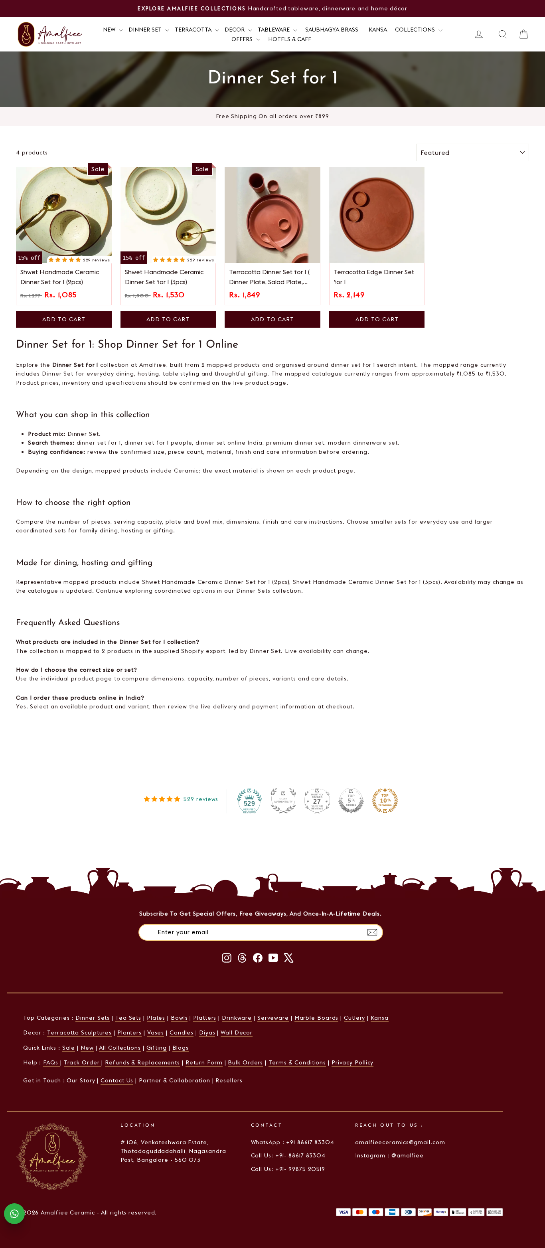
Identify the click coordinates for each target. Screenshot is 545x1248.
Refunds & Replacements (142, 1062)
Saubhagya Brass (331, 29)
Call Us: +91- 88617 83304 (288, 1155)
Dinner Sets (253, 590)
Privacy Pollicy (353, 1062)
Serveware (273, 1017)
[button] (66, 259)
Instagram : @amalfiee (389, 1155)
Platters (204, 1017)
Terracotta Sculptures (79, 1032)
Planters (129, 1032)
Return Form (204, 1062)
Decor (235, 29)
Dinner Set (145, 29)
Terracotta (194, 29)
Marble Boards (316, 1017)
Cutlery (354, 1017)
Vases (155, 1032)
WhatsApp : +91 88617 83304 (292, 1142)
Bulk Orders (245, 1062)
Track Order (83, 1062)
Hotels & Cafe (289, 39)
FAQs (51, 1062)
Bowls (179, 1017)
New (87, 1047)
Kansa (378, 29)
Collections (415, 29)
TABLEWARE (274, 29)
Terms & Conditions (297, 1062)
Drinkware (237, 1017)
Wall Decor (237, 1032)
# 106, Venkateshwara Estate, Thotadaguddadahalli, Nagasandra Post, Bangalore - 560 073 (173, 1151)
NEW (110, 29)
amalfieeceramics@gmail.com (400, 1142)
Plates (156, 1017)
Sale (68, 1047)
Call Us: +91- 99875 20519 (288, 1169)
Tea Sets (128, 1017)
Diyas (207, 1032)
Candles (182, 1032)
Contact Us (117, 1080)
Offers (242, 39)
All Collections (120, 1047)
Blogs (180, 1047)
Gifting (156, 1047)
